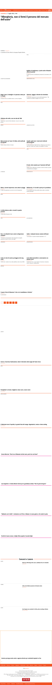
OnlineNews (3, 363)
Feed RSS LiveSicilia (19, 683)
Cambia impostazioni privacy (30, 683)
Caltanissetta (30, 10)
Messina (37, 10)
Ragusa (40, 10)
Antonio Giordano (30, 143)
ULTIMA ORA (15, 10)
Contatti (8, 683)
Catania (22, 10)
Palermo (19, 10)
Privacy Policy (3, 683)
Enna (34, 10)
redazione (7, 50)
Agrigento (26, 10)
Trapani (46, 10)
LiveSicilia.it (3, 13)
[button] (1, 661)
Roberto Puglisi (3, 97)
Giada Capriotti (29, 260)
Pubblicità (13, 683)
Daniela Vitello (25, 610)
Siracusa (43, 10)
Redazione (3, 143)
